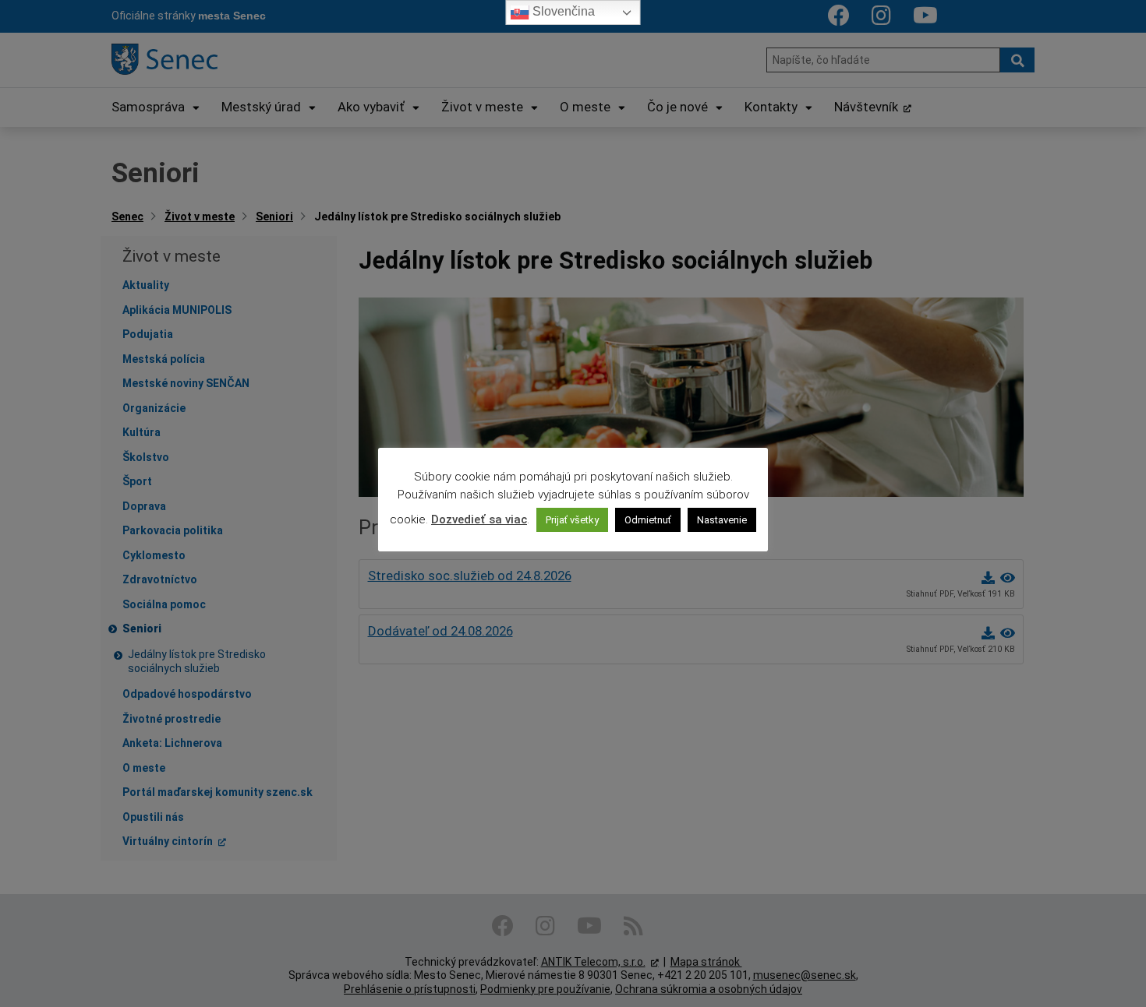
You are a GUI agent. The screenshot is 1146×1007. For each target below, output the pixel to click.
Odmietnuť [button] (647, 520)
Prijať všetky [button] (572, 520)
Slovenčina (562, 11)
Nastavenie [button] (722, 520)
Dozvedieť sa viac (479, 519)
